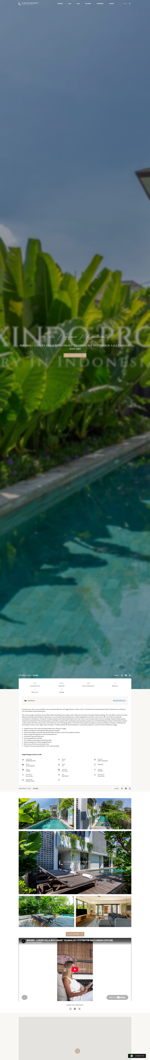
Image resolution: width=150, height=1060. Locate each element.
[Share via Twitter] (129, 675)
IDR (130, 3)
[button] (60, 3)
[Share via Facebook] (125, 675)
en (125, 3)
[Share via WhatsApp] (122, 675)
